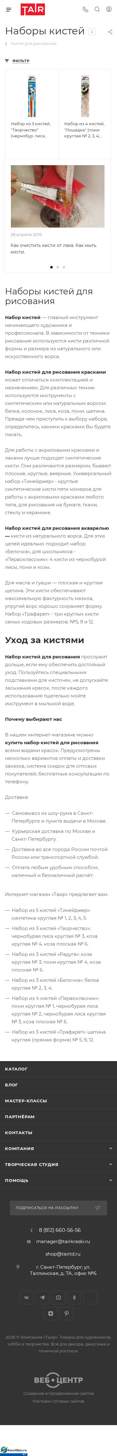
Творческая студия (32, 1164)
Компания (19, 1148)
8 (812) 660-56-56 (60, 1230)
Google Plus (90, 1297)
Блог (11, 1084)
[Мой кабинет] (109, 10)
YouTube (58, 1297)
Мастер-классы (26, 1100)
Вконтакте (26, 1297)
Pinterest (66, 1313)
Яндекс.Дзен (50, 1313)
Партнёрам (20, 1116)
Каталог (16, 1068)
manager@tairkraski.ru (63, 1241)
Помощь (16, 1180)
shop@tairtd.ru (63, 1254)
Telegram (42, 1297)
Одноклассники (74, 1297)
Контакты (18, 1132)
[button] (51, 267)
